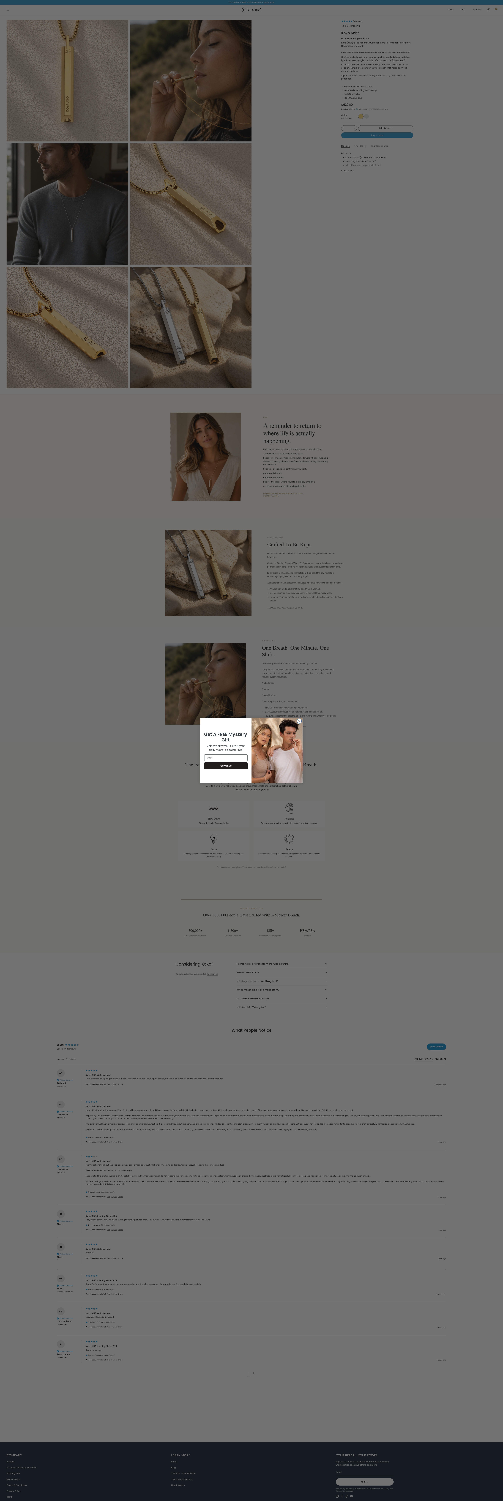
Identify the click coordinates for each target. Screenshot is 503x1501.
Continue (226, 765)
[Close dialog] (299, 721)
